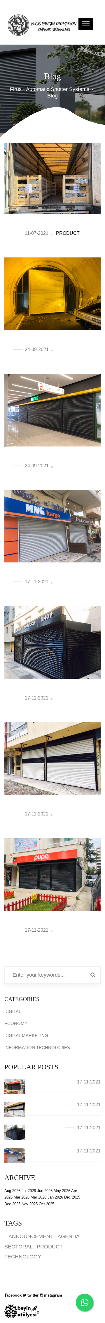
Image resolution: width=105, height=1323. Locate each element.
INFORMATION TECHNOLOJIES (37, 1047)
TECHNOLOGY (22, 1257)
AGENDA (68, 1236)
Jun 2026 (44, 1191)
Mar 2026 (21, 1197)
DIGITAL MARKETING (26, 1035)
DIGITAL (12, 1011)
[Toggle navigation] (85, 24)
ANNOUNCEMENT (30, 1236)
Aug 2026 (12, 1191)
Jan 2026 (55, 1197)
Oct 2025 (46, 1204)
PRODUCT (68, 233)
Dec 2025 (72, 1197)
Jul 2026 (29, 1191)
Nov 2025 (30, 1204)
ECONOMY (15, 1023)
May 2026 (62, 1191)
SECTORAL (18, 1247)
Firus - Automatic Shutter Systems (49, 89)
